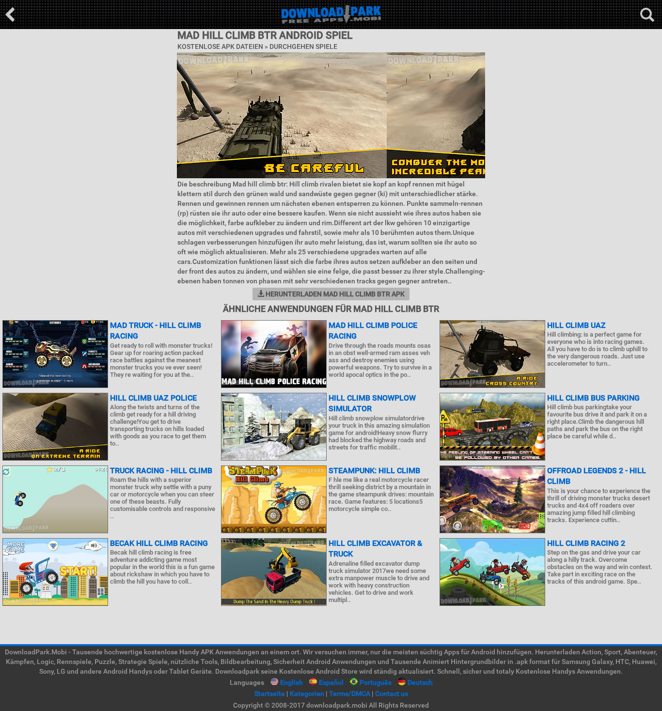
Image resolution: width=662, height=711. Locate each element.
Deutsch (420, 682)
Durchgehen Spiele (303, 46)
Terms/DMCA (349, 693)
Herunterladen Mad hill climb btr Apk (334, 294)
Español (331, 682)
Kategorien (307, 693)
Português (376, 682)
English (291, 682)
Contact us (391, 693)
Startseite (269, 693)
